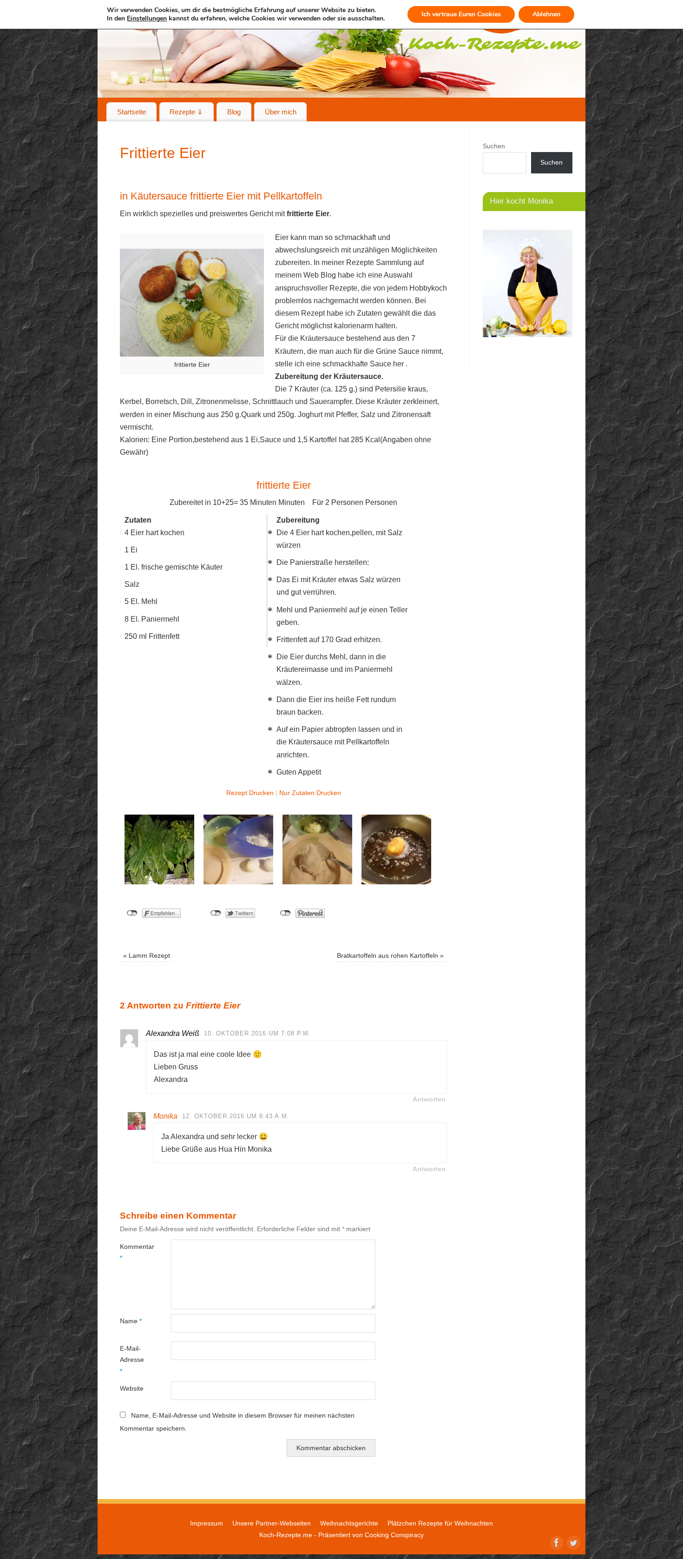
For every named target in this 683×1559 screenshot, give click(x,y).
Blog (234, 112)
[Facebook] (556, 1542)
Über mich (280, 112)
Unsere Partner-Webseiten (271, 1523)
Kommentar (132, 1252)
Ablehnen (546, 14)
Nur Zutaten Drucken (310, 792)
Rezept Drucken (250, 792)
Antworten (429, 1099)
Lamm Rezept (146, 955)
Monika (165, 1116)
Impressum (206, 1523)
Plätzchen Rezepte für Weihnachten (440, 1523)
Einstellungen (147, 18)
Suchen (494, 146)
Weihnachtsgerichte (349, 1523)
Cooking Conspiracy (394, 1535)
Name (131, 1321)
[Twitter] (572, 1542)
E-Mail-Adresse (132, 1360)
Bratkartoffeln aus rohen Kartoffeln (390, 955)
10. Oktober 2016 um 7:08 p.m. (257, 1033)
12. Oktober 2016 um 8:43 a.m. (235, 1116)
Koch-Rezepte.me (285, 1535)
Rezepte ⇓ (186, 112)
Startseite (131, 112)
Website (132, 1388)
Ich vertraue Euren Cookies (461, 14)
